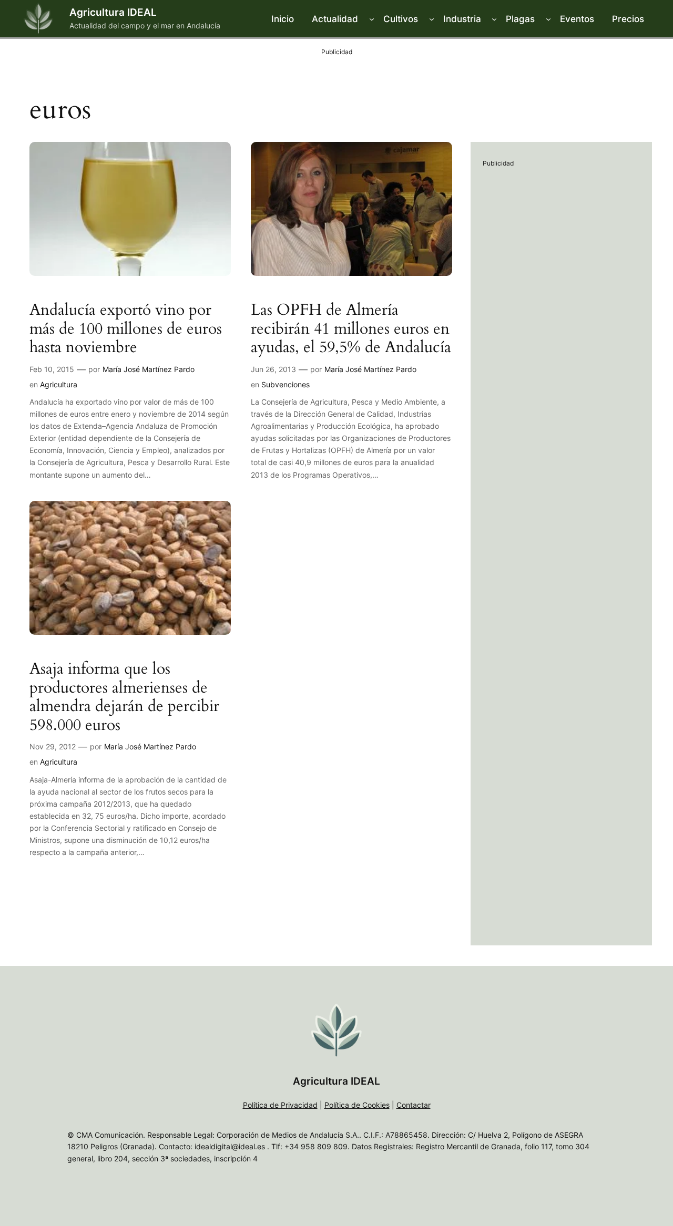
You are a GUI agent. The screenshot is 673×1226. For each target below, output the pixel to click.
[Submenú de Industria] (494, 19)
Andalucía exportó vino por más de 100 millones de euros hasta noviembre (125, 329)
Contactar (413, 1104)
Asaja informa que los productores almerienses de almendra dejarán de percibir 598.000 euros (124, 697)
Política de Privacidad (280, 1104)
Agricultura (58, 384)
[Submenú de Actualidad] (371, 19)
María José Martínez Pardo (149, 369)
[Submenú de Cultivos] (431, 19)
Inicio (282, 19)
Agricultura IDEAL (113, 12)
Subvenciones (285, 384)
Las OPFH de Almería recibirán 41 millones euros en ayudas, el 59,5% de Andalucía (351, 329)
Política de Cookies (357, 1104)
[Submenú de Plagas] (548, 19)
